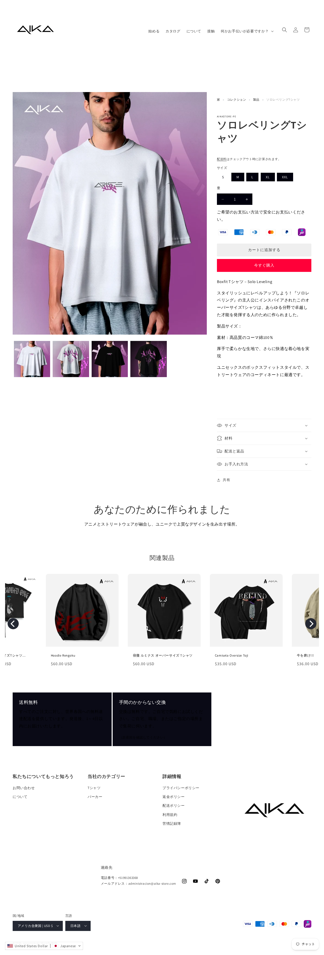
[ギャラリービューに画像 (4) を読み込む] (148, 359)
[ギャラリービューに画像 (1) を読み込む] (32, 359)
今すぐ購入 (264, 265)
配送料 (222, 159)
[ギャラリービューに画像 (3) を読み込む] (110, 359)
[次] (310, 623)
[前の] (13, 623)
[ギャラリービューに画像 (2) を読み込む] (71, 359)
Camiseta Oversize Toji (158, 656)
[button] (247, 31)
